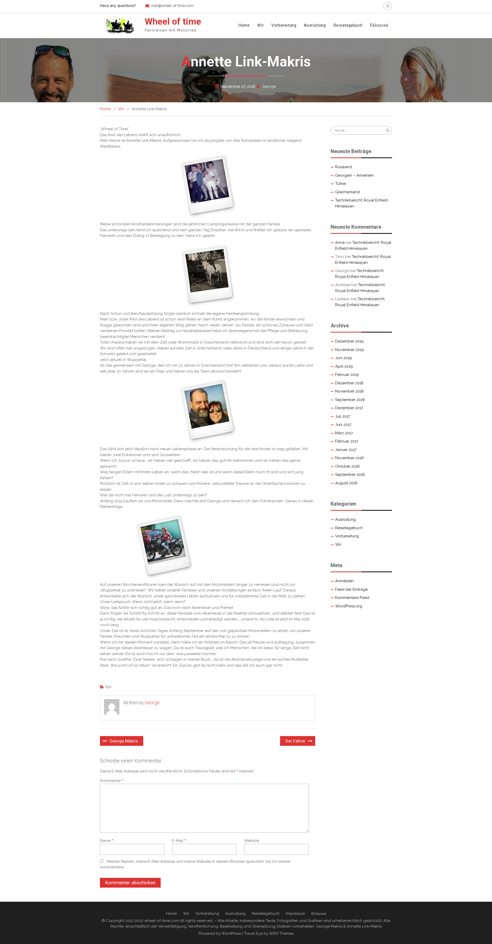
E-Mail (179, 840)
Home (244, 25)
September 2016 (350, 474)
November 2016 (349, 458)
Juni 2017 (343, 424)
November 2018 (349, 391)
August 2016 (346, 483)
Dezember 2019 (349, 341)
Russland (343, 167)
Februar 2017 (346, 441)
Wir (260, 25)
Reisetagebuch (347, 25)
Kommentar (112, 780)
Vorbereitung (283, 25)
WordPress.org (348, 606)
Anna (340, 242)
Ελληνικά (379, 25)
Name (107, 840)
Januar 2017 (345, 449)
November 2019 (349, 349)
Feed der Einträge (351, 589)
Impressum (295, 913)
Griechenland (347, 192)
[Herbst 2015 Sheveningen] (207, 410)
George (269, 86)
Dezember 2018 (349, 383)
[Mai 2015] (164, 545)
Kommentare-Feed (352, 597)
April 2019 (344, 366)
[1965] (207, 274)
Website (251, 840)
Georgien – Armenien (354, 175)
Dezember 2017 (349, 408)
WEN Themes (281, 933)
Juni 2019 (343, 358)
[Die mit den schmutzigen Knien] (207, 185)
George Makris (124, 741)
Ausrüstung (315, 25)
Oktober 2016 (347, 466)
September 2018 (350, 399)
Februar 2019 (347, 374)
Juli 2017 (342, 416)
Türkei (340, 183)
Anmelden (344, 581)
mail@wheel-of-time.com (172, 6)
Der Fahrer (295, 741)
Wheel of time (173, 21)
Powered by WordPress (220, 933)
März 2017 (344, 433)
